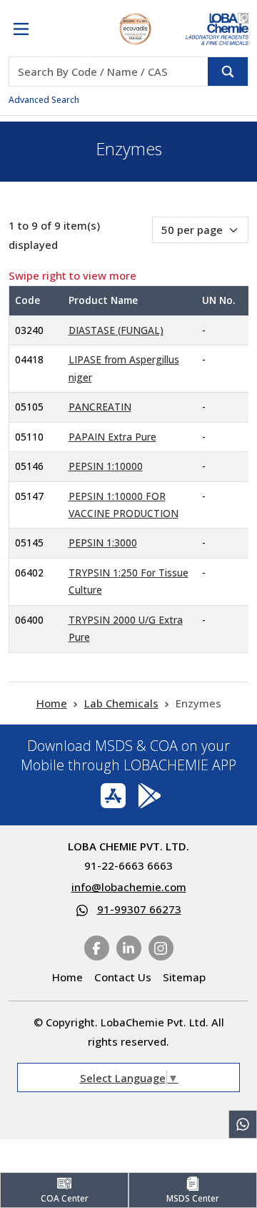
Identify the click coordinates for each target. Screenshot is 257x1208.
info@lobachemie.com (128, 887)
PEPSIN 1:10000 (106, 466)
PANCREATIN (100, 406)
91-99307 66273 (139, 909)
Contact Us (122, 977)
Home (51, 703)
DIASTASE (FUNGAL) (116, 330)
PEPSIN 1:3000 (103, 542)
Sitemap (184, 977)
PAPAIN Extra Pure (112, 436)
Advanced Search (44, 100)
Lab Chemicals (121, 703)
